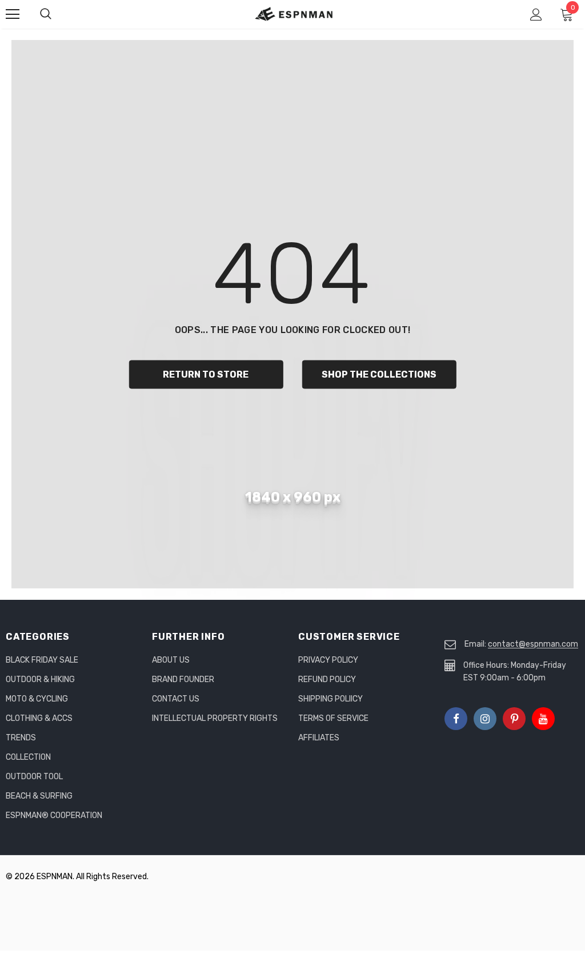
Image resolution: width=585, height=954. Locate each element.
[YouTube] (543, 718)
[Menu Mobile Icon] (12, 14)
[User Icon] (536, 15)
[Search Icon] (57, 14)
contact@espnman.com (533, 644)
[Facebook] (455, 718)
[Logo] (294, 14)
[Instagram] (485, 718)
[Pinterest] (514, 718)
